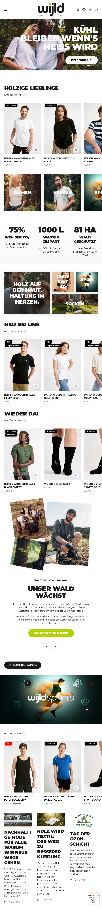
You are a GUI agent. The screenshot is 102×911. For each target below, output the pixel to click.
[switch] (93, 901)
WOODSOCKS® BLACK (57, 484)
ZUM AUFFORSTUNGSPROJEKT (51, 633)
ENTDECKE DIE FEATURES (22, 665)
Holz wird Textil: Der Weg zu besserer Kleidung (50, 844)
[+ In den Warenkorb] (36, 149)
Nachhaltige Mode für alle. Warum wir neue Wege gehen (17, 847)
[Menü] (97, 894)
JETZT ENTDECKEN (81, 50)
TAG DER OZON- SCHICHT (80, 839)
